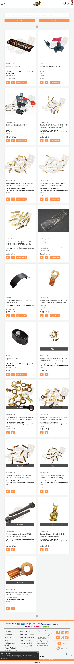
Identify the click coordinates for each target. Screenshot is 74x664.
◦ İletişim (6, 640)
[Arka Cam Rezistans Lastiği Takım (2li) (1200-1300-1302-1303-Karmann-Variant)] (20, 512)
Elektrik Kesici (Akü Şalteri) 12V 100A (50, 66)
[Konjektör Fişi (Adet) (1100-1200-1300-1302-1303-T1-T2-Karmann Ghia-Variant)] (53, 512)
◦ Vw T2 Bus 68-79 (26, 643)
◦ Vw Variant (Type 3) (27, 634)
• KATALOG (40, 657)
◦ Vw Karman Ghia (26, 646)
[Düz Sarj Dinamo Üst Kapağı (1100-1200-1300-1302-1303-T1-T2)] (20, 279)
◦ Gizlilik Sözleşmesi (10, 651)
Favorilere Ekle (8, 82)
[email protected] (42, 641)
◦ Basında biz (8, 634)
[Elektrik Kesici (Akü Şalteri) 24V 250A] (20, 103)
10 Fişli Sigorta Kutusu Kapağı (48, 242)
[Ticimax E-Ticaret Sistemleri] (37, 663)
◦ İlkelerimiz (7, 637)
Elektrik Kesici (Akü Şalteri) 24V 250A (16, 125)
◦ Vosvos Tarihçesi (10, 648)
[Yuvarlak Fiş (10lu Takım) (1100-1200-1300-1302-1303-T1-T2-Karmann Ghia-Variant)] (53, 454)
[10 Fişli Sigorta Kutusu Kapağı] (53, 220)
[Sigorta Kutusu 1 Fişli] (20, 337)
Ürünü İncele (13, 82)
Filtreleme (20, 20)
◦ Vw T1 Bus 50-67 (26, 640)
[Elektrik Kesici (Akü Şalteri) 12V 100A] (53, 45)
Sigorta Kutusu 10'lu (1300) (13, 66)
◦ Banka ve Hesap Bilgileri (9, 644)
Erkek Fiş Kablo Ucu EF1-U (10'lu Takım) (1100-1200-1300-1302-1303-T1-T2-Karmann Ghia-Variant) (19, 244)
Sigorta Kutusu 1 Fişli (12, 359)
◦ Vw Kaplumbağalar (27, 637)
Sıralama (54, 20)
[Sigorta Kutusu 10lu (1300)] (20, 45)
